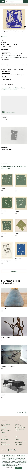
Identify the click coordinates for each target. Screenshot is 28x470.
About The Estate (5, 439)
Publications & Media (21, 65)
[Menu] (25, 1)
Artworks (10, 4)
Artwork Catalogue (5, 424)
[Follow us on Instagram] (15, 450)
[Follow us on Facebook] (9, 450)
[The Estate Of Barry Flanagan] (3, 1)
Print (2, 34)
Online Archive (18, 425)
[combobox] (12, 1)
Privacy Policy (18, 442)
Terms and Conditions (20, 441)
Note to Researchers (20, 427)
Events (2, 429)
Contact (3, 446)
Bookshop (3, 442)
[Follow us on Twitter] (12, 450)
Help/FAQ (17, 439)
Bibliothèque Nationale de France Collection (13, 53)
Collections (17, 4)
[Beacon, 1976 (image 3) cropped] (14, 19)
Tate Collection (6, 52)
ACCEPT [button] (18, 467)
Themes (3, 432)
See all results (14, 271)
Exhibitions (4, 65)
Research (17, 424)
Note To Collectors (5, 444)
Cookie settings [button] (9, 467)
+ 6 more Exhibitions (6, 79)
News (2, 441)
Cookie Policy (18, 444)
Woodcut (3, 42)
